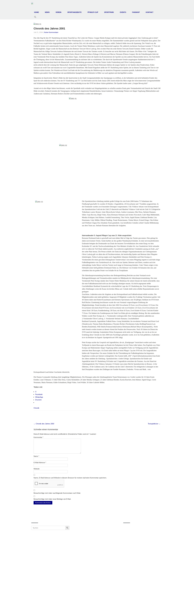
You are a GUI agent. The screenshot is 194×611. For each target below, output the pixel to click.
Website (37, 469)
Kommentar (38, 437)
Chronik (36, 408)
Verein (58, 12)
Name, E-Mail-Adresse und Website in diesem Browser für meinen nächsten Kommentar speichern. (70, 478)
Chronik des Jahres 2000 (44, 424)
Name (36, 456)
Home (36, 12)
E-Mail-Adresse (40, 462)
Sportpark (109, 12)
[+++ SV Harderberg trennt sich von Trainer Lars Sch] (96, 546)
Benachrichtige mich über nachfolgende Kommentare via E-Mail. (57, 493)
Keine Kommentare (51, 32)
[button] (35, 17)
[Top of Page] (187, 606)
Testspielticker (154, 424)
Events (123, 12)
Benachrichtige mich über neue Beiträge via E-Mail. (52, 499)
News (47, 12)
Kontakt (149, 12)
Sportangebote (74, 12)
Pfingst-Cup (93, 12)
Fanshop (136, 12)
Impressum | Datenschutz (97, 607)
